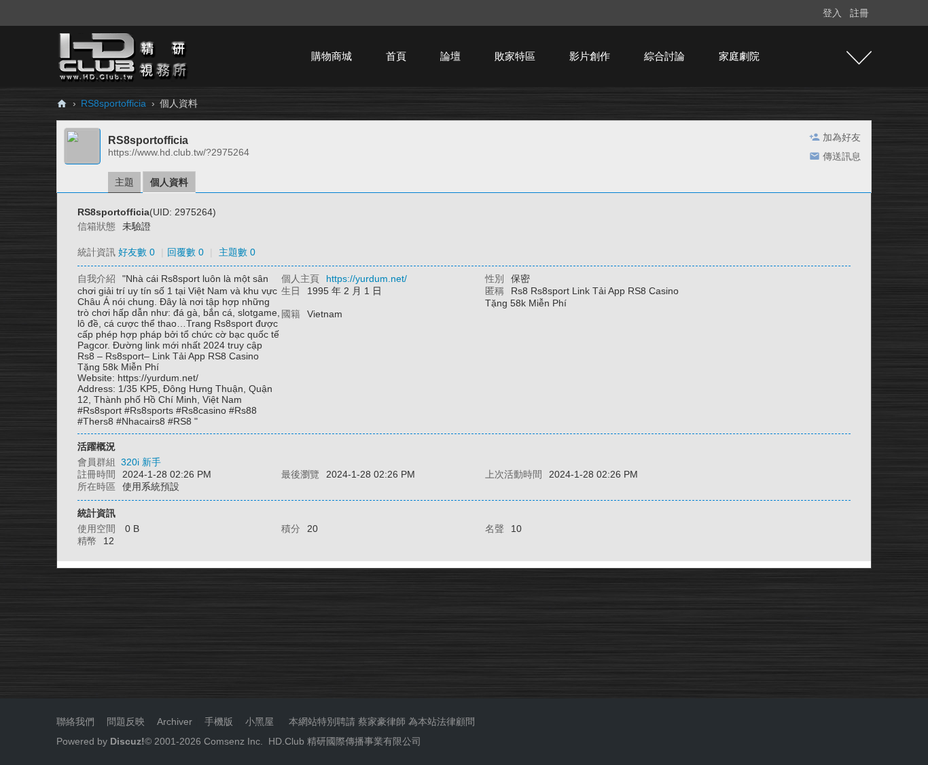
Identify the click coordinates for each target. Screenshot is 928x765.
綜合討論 (664, 56)
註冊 (859, 12)
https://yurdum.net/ (366, 278)
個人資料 (169, 182)
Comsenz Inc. (232, 741)
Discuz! (127, 741)
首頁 (396, 56)
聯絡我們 (75, 721)
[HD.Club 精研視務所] (124, 55)
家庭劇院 (739, 56)
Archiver (174, 721)
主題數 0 (237, 252)
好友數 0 (136, 252)
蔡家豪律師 (382, 721)
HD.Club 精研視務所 (61, 103)
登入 (832, 12)
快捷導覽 (859, 58)
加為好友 (842, 137)
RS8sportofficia (113, 103)
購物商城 (331, 56)
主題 (124, 182)
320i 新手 (141, 462)
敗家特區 (515, 56)
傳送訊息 (842, 156)
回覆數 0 (185, 252)
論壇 (450, 56)
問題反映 (124, 721)
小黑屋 (259, 721)
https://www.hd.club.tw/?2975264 (178, 152)
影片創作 (589, 56)
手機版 (218, 721)
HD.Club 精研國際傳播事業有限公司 (344, 741)
